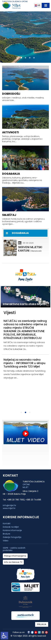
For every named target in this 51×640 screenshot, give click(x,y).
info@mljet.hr (9, 505)
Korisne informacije (12, 530)
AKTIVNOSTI (10, 132)
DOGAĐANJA (11, 174)
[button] (17, 57)
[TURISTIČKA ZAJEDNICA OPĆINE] (16, 6)
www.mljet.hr (9, 508)
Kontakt (6, 523)
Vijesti (10, 312)
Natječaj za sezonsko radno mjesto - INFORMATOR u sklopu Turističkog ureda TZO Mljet (24, 363)
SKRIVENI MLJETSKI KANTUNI (30, 249)
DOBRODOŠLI (11, 94)
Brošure (6, 533)
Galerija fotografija (12, 537)
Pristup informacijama (15, 556)
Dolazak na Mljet (11, 526)
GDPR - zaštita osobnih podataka (14, 549)
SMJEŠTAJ (9, 215)
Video (5, 540)
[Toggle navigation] (46, 5)
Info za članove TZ (13, 562)
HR (38, 5)
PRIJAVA (41, 624)
